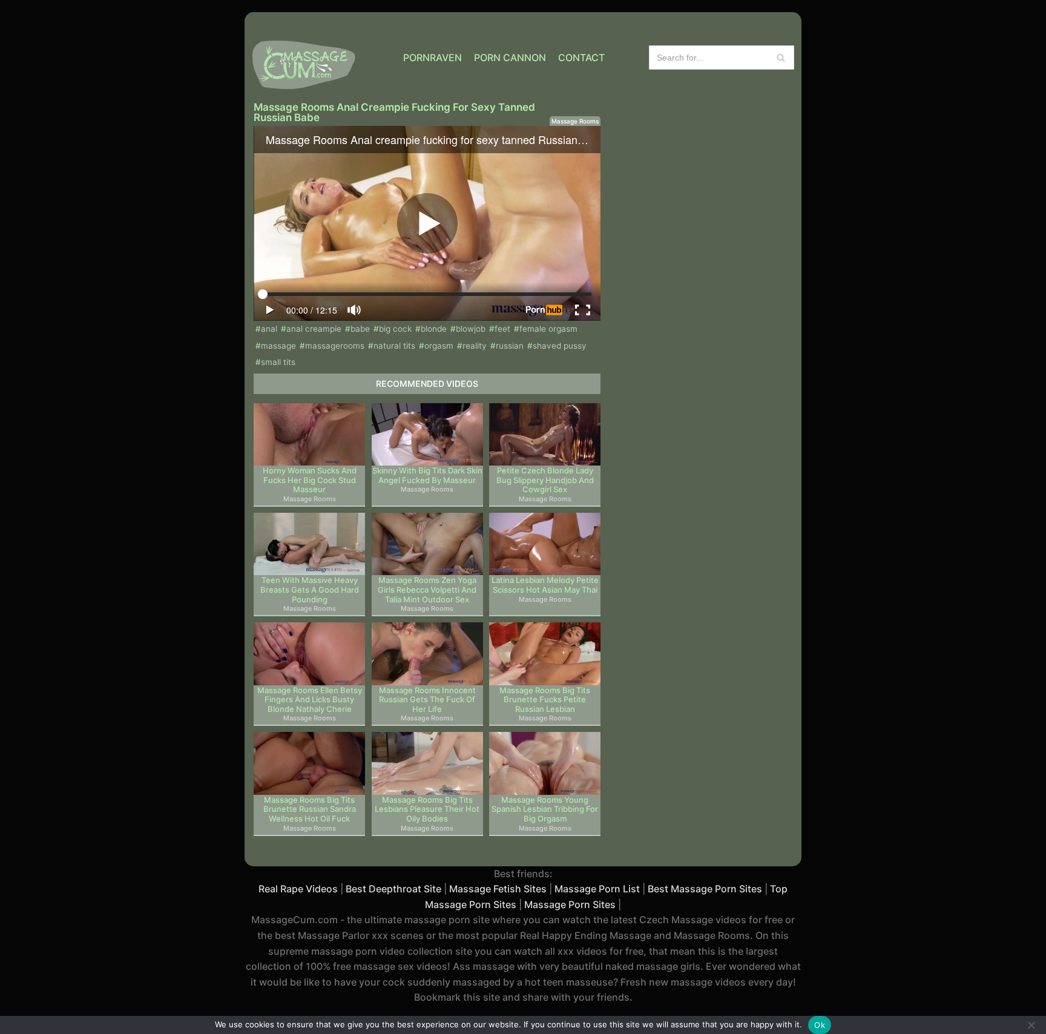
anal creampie (313, 329)
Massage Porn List (597, 889)
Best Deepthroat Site (393, 889)
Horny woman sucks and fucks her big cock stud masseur (310, 480)
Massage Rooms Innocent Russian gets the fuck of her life (427, 700)
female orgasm (548, 329)
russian (510, 346)
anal (269, 329)
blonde (434, 329)
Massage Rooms (575, 121)
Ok (819, 1025)
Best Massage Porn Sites (705, 889)
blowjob (470, 329)
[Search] (780, 57)
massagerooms (334, 346)
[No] (1031, 1025)
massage (278, 346)
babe (360, 329)
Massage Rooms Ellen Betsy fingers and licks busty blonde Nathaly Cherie (309, 700)
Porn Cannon (510, 57)
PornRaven (432, 57)
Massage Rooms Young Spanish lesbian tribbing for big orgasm (545, 809)
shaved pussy (560, 346)
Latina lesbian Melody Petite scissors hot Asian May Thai (545, 585)
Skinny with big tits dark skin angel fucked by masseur (427, 475)
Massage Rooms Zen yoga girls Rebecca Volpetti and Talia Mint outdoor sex (427, 590)
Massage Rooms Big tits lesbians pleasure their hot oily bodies (427, 809)
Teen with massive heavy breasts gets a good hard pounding (309, 590)
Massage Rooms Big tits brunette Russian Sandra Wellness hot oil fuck (309, 809)
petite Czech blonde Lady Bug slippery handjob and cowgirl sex (545, 480)
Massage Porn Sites (570, 904)
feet (502, 329)
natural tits (394, 346)
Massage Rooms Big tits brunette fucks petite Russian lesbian (544, 700)
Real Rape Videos (298, 889)
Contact (581, 57)
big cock (395, 329)
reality (474, 346)
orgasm (438, 346)
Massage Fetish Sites (498, 889)
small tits (278, 362)
